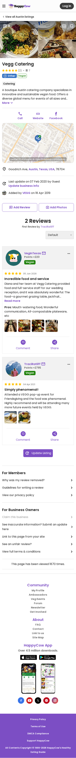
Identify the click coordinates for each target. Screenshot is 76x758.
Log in (67, 6)
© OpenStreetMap (42, 159)
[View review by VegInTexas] (13, 257)
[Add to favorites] (71, 26)
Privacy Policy (38, 719)
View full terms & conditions (21, 551)
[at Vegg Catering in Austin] (10, 326)
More (6, 103)
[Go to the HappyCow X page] (38, 700)
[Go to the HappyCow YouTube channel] (29, 700)
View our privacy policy (18, 495)
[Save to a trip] (64, 26)
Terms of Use (38, 726)
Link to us (38, 633)
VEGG (26, 193)
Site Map (38, 637)
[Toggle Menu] (4, 6)
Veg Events (38, 599)
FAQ (38, 624)
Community (38, 585)
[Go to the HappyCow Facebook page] (21, 700)
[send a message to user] (44, 253)
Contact (38, 629)
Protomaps (25, 159)
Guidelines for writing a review (22, 488)
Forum (38, 603)
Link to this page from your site (23, 537)
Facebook (56, 118)
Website (38, 118)
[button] (38, 139)
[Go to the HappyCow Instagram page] (55, 700)
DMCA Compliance (38, 733)
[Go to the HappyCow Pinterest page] (46, 700)
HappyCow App (38, 645)
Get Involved (38, 612)
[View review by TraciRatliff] (13, 368)
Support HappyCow (38, 740)
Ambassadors (38, 594)
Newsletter (38, 607)
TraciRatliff (47, 226)
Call (20, 118)
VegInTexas (32, 253)
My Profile (38, 590)
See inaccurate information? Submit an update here (34, 526)
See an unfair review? (17, 544)
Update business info (23, 186)
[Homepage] (19, 6)
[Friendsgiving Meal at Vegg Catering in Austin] (24, 417)
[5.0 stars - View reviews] (10, 70)
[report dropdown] (69, 253)
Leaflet (14, 159)
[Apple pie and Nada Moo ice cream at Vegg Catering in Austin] (10, 417)
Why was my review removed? (23, 480)
